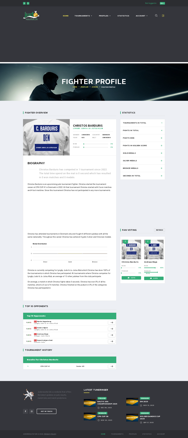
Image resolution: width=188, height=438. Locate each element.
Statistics (123, 16)
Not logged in (150, 3)
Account (140, 16)
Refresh (159, 230)
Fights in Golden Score (135, 145)
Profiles (103, 16)
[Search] (156, 15)
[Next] (28, 3)
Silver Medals (130, 160)
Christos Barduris (130, 262)
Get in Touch (46, 411)
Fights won (128, 138)
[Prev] (24, 3)
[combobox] (162, 3)
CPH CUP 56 (102, 416)
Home (66, 16)
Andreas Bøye (42, 334)
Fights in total (131, 130)
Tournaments (82, 16)
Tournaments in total (134, 123)
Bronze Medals (130, 168)
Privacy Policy (50, 434)
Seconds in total (132, 175)
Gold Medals (129, 153)
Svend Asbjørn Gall (45, 340)
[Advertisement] (94, 44)
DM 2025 (144, 401)
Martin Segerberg (44, 321)
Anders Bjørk (42, 328)
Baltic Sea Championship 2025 (107, 402)
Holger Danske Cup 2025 (150, 417)
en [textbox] (162, 3)
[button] (112, 323)
